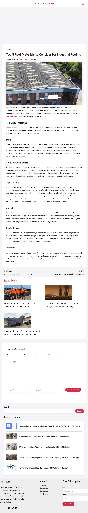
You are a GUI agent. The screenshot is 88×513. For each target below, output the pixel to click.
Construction (11, 49)
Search (6, 407)
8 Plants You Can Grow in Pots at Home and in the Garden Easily (44, 437)
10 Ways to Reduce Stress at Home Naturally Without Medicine (44, 447)
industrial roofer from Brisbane (67, 199)
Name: (64, 487)
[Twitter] (13, 508)
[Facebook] (9, 508)
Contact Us (44, 488)
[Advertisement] (44, 25)
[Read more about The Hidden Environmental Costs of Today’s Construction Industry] (58, 293)
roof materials (11, 116)
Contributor (44, 491)
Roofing (33, 59)
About (44, 485)
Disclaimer (44, 494)
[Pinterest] (16, 508)
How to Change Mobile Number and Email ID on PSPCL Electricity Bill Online (49, 426)
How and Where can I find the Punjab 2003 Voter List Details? (43, 468)
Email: (64, 495)
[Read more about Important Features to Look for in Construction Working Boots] (17, 293)
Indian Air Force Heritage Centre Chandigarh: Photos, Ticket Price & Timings (49, 458)
